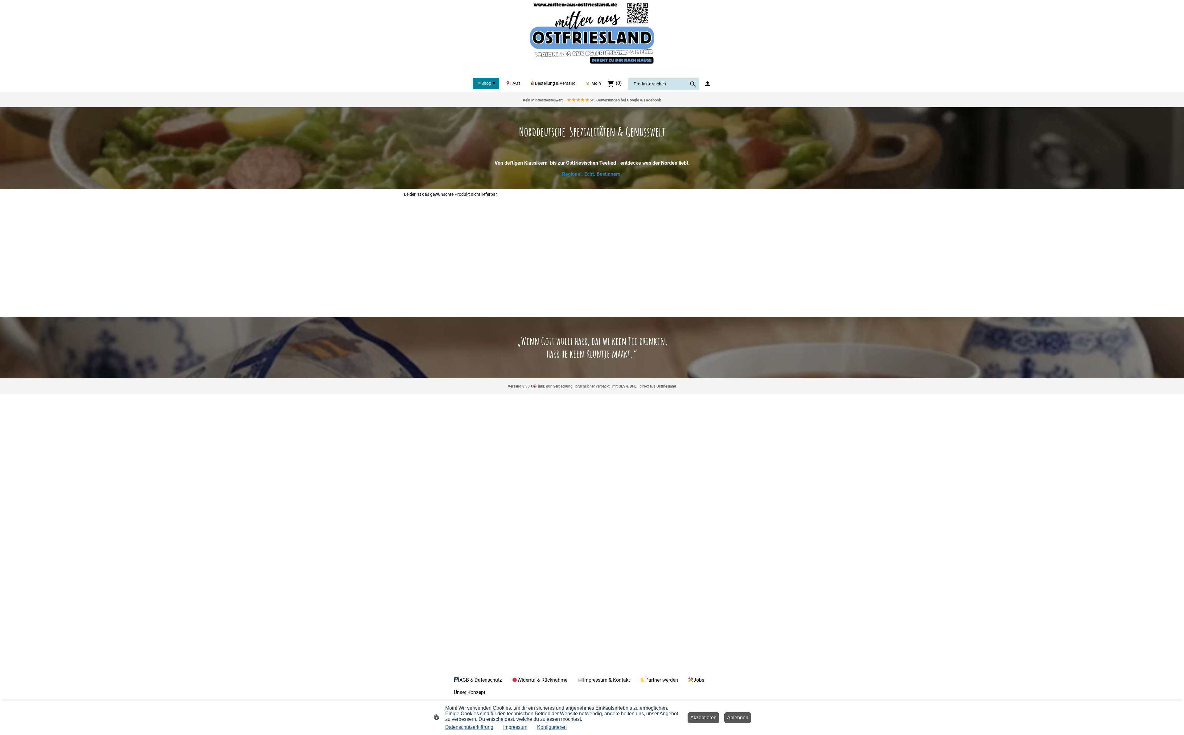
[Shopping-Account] (707, 84)
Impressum (515, 727)
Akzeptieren (703, 717)
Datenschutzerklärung (469, 727)
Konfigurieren (552, 727)
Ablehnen (737, 717)
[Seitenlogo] (592, 37)
